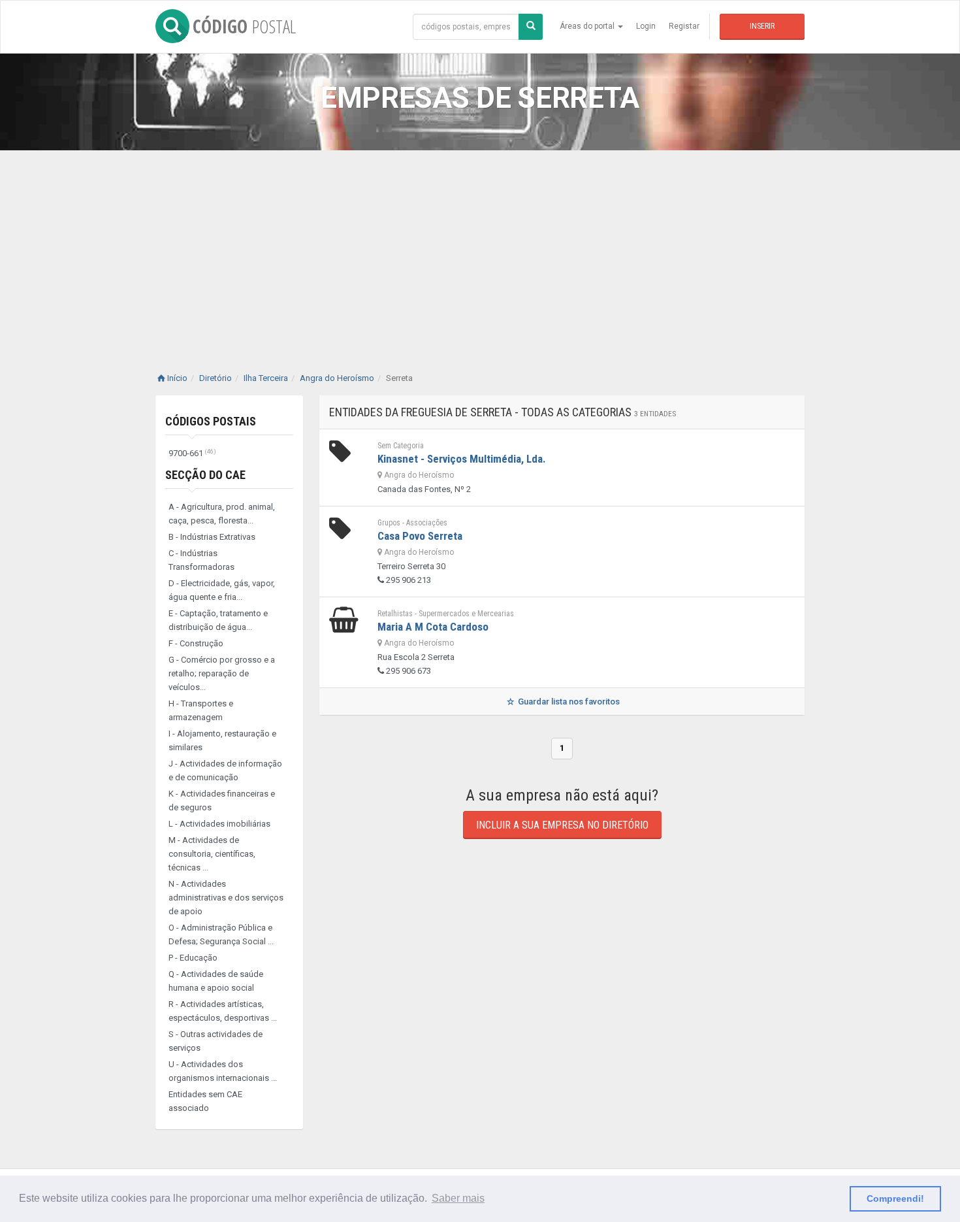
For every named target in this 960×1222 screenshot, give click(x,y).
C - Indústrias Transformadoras (201, 560)
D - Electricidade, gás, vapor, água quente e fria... (221, 590)
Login (646, 26)
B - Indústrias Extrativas (211, 537)
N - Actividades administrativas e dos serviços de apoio (225, 897)
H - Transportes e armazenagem (200, 710)
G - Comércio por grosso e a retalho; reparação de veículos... (221, 673)
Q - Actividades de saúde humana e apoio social (215, 981)
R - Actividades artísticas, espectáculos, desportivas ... (222, 1011)
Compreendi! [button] (895, 1198)
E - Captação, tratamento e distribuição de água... (218, 620)
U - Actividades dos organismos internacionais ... (222, 1071)
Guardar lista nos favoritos (568, 701)
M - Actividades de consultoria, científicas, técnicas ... (211, 853)
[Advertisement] (480, 248)
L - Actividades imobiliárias (219, 824)
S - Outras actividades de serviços (215, 1041)
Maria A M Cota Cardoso (432, 626)
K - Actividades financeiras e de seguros (221, 800)
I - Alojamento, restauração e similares (222, 740)
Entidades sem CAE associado (205, 1101)
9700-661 (192, 453)
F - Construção (195, 643)
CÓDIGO (244, 26)
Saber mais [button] (458, 1198)
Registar (684, 26)
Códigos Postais (210, 421)
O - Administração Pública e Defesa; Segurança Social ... (221, 934)
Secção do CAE (205, 475)
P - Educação (192, 958)
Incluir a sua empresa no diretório (562, 825)
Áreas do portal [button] (588, 26)
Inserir (762, 26)
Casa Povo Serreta (419, 535)
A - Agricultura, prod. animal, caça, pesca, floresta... (221, 513)
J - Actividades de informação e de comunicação (225, 770)
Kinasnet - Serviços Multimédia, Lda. (461, 458)
